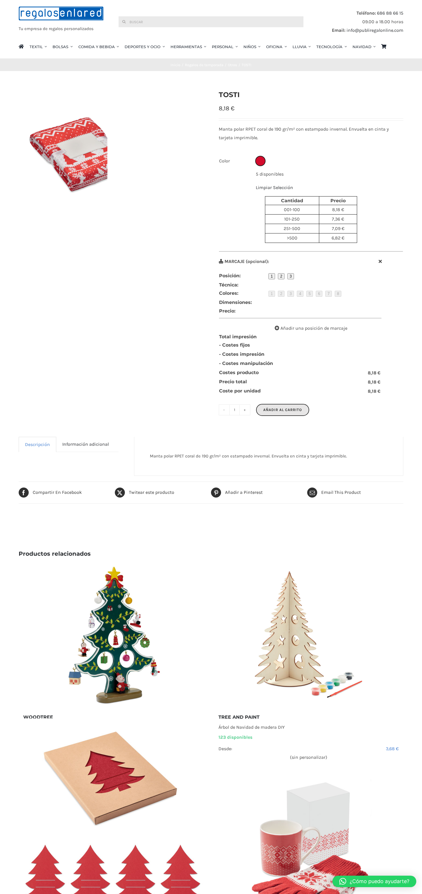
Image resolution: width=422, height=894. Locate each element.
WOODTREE (38, 717)
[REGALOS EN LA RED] (61, 22)
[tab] (37, 444)
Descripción (37, 444)
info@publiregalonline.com (374, 30)
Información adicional (85, 444)
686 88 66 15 (390, 13)
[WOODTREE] (113, 635)
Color (224, 161)
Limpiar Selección (274, 187)
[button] (374, 881)
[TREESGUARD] (113, 812)
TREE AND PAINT (239, 717)
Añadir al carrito (282, 410)
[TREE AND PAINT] (308, 635)
